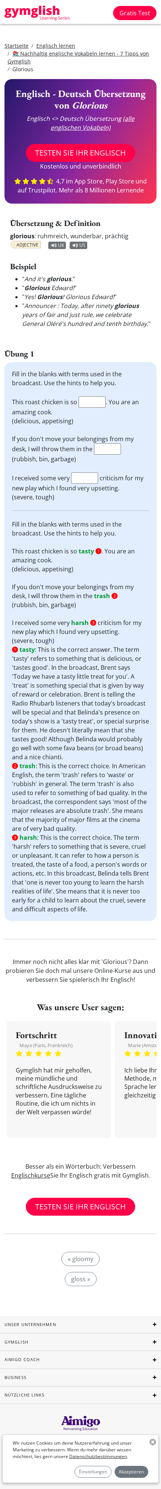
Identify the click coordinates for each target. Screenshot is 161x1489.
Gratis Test (134, 13)
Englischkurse (30, 1175)
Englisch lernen (55, 45)
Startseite (16, 45)
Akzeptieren (131, 1471)
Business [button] (15, 1377)
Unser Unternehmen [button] (30, 1324)
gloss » (80, 1279)
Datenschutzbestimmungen (98, 1456)
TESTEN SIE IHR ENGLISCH (80, 153)
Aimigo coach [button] (22, 1359)
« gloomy (80, 1259)
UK (61, 245)
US (82, 245)
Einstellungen (93, 1471)
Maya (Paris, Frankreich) (46, 1045)
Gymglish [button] (16, 1342)
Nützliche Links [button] (24, 1395)
